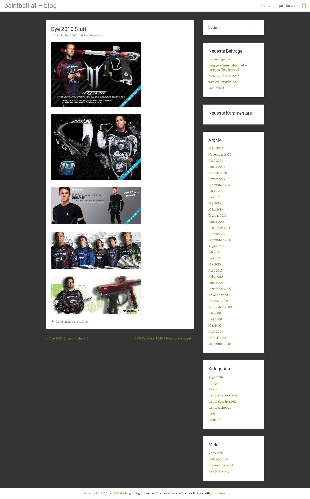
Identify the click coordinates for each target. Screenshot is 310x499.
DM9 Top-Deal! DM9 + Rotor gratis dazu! (164, 338)
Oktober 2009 (218, 301)
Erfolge (213, 383)
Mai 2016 (214, 203)
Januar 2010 (216, 283)
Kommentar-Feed (220, 465)
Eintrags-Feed (218, 459)
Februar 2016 (217, 215)
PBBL (212, 413)
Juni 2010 (214, 258)
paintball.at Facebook (223, 395)
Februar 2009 (217, 337)
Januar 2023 (216, 166)
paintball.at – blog (30, 6)
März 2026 (216, 148)
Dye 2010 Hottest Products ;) (67, 338)
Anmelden (215, 453)
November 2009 (219, 295)
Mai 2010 (214, 264)
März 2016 (215, 209)
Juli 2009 (214, 313)
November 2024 (219, 154)
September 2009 (220, 307)
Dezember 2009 (219, 289)
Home (265, 6)
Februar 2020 (217, 173)
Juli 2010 (214, 252)
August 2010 (217, 246)
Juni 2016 (214, 197)
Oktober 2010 (217, 234)
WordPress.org (218, 471)
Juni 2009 (215, 319)
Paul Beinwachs (94, 35)
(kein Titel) (216, 88)
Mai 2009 (215, 325)
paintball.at (287, 6)
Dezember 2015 (219, 228)
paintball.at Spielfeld (222, 401)
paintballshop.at (66, 321)
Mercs (212, 389)
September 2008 (220, 344)
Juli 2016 (214, 191)
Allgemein (215, 377)
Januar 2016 (216, 221)
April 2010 (215, 270)
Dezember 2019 (219, 179)
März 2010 (215, 276)
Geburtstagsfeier (220, 59)
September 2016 (219, 185)
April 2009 (215, 331)
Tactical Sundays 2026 (223, 82)
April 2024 (215, 160)
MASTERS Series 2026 (223, 76)
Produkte (83, 321)
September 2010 (219, 240)
